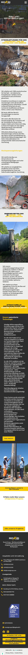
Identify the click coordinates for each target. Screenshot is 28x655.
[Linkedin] (8, 632)
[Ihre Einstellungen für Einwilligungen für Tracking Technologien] (2, 653)
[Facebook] (4, 632)
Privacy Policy (10, 653)
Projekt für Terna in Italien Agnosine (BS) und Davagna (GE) (13, 522)
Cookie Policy (18, 653)
